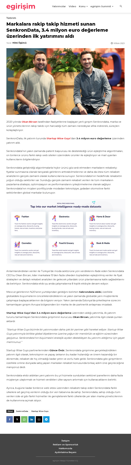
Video (72, 6)
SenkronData (22, 411)
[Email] (39, 419)
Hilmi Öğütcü (19, 43)
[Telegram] (46, 419)
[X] (17, 419)
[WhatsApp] (24, 419)
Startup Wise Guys (40, 411)
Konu (82, 6)
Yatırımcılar (59, 6)
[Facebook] (9, 419)
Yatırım (11, 18)
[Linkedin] (31, 419)
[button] (121, 6)
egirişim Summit (100, 6)
